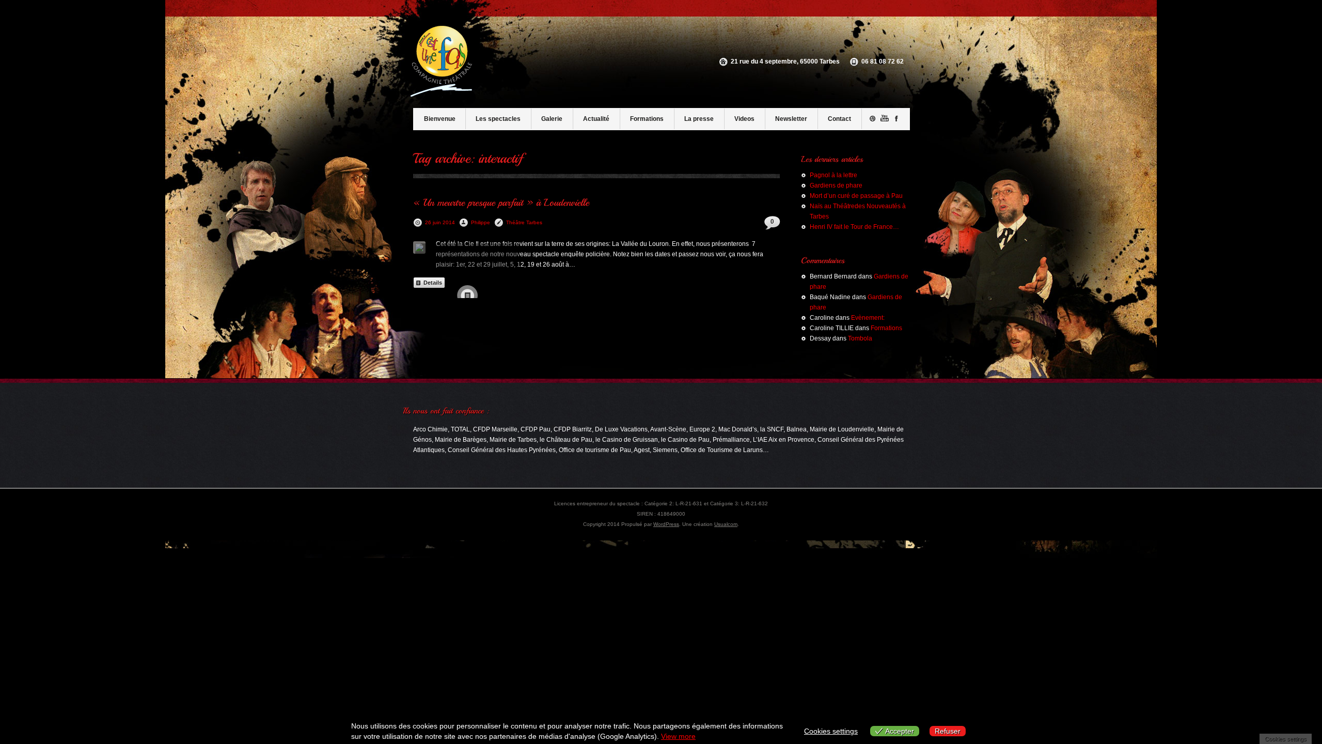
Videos (744, 118)
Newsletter (791, 118)
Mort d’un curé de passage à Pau (856, 195)
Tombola (860, 338)
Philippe (480, 222)
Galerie (551, 118)
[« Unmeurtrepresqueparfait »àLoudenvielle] (501, 202)
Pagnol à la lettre (833, 175)
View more (678, 736)
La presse (699, 118)
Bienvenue (439, 118)
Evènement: (868, 317)
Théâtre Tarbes (524, 222)
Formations (647, 118)
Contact (839, 118)
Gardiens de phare (836, 185)
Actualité (596, 118)
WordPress (666, 524)
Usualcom (725, 524)
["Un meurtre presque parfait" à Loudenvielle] (419, 247)
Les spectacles (498, 118)
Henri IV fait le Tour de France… (854, 226)
